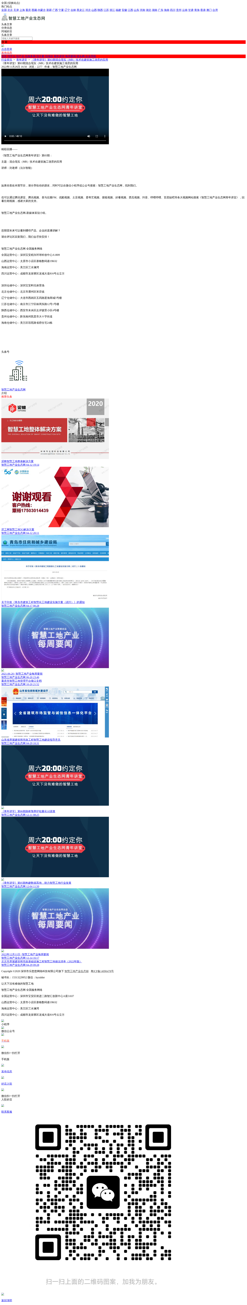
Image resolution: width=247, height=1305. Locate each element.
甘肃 (191, 10)
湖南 (154, 10)
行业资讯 (6, 59)
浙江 (112, 10)
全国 (4, 10)
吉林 (73, 10)
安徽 (124, 10)
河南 (142, 10)
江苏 (106, 10)
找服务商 (30, 56)
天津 (16, 10)
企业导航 (90, 56)
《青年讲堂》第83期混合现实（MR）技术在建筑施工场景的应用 (69, 59)
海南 (166, 10)
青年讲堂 (59, 56)
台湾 (215, 10)
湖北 (148, 10)
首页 (4, 56)
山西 (94, 10)
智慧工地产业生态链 (77, 971)
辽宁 (67, 10)
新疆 (49, 10)
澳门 (209, 10)
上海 (22, 10)
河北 (88, 10)
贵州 (178, 10)
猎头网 (81, 56)
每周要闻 (70, 56)
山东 (136, 10)
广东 (160, 10)
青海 (197, 10)
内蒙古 (42, 10)
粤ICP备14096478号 (102, 971)
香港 (203, 10)
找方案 (40, 56)
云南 (185, 10)
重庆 (28, 10)
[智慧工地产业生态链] (23, 21)
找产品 (20, 56)
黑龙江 (81, 10)
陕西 (100, 10)
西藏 (34, 10)
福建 (118, 10)
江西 (130, 10)
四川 (172, 10)
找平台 (11, 56)
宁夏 (61, 10)
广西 (55, 10)
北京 (10, 10)
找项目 (49, 56)
